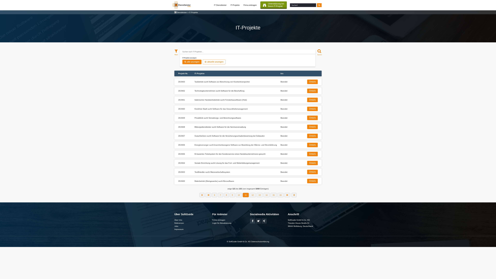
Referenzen (179, 223)
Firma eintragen (250, 5)
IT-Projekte (235, 5)
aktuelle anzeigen (215, 62)
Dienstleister (182, 12)
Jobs (176, 226)
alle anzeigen (193, 62)
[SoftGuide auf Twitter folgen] (258, 221)
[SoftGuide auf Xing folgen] (264, 221)
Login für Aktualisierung (221, 223)
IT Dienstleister (220, 5)
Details (312, 82)
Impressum (179, 229)
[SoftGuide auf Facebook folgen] (252, 221)
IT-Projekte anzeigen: (189, 58)
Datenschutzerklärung (260, 242)
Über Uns (178, 220)
